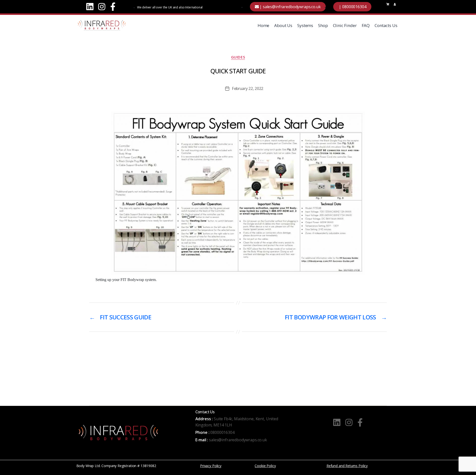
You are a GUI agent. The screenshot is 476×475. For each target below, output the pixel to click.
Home (263, 25)
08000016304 (222, 432)
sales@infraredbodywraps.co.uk (238, 440)
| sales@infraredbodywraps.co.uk (290, 6)
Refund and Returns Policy (347, 465)
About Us (283, 25)
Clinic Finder (345, 25)
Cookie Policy (265, 465)
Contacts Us (386, 25)
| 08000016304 (352, 6)
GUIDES (238, 57)
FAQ (366, 25)
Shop (323, 25)
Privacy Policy (210, 465)
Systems (305, 25)
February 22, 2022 (247, 88)
